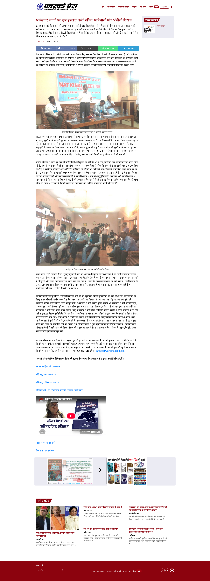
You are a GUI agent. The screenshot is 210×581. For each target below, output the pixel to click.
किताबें (151, 7)
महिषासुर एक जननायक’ (46, 374)
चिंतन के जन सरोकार (45, 450)
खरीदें (156, 7)
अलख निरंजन (40, 539)
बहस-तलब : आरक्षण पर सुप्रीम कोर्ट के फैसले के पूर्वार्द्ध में (103, 507)
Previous (37, 470)
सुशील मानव (87, 532)
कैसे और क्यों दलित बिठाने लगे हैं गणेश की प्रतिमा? (101, 528)
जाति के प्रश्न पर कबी (45, 442)
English (164, 7)
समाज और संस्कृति (123, 7)
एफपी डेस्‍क (40, 41)
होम (103, 7)
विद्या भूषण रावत (88, 510)
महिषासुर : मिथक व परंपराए (47, 382)
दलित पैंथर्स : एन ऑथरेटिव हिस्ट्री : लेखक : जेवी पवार (59, 390)
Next (102, 470)
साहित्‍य (134, 7)
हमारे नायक (143, 7)
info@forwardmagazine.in (110, 350)
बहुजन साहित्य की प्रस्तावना (48, 366)
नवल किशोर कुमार (134, 513)
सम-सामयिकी (111, 7)
